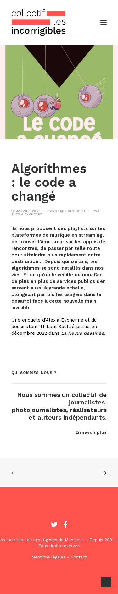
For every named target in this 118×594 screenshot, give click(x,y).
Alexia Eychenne (26, 214)
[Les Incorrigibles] (38, 22)
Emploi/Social (72, 210)
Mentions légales (48, 557)
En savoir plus (91, 432)
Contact (79, 557)
